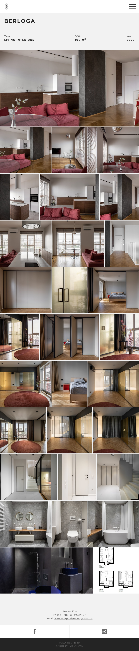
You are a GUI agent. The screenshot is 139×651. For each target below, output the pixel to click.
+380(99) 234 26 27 (74, 615)
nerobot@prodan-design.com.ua (73, 619)
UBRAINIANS (76, 646)
